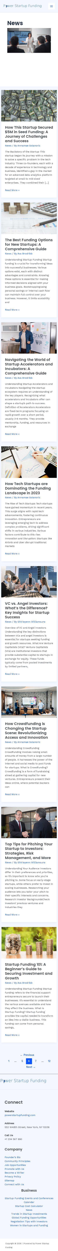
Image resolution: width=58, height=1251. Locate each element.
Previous (27, 1054)
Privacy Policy (13, 1176)
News (8, 145)
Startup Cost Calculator (29, 1206)
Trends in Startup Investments (29, 1213)
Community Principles (17, 1161)
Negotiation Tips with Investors (29, 1221)
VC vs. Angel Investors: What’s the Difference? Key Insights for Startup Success (27, 610)
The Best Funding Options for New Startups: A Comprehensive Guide (29, 244)
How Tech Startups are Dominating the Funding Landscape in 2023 (28, 488)
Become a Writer (14, 1172)
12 (49, 1061)
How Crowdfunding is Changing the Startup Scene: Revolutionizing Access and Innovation (26, 730)
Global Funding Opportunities (29, 1217)
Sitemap (9, 1180)
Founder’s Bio (12, 1157)
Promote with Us (14, 1169)
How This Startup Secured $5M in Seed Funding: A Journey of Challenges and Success (29, 134)
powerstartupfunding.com (20, 1115)
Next (31, 1066)
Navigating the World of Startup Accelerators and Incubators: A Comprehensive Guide (29, 366)
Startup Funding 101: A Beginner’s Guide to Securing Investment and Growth (28, 971)
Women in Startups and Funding (29, 1225)
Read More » (12, 190)
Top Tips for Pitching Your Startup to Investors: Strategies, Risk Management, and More (29, 850)
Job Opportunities (15, 1165)
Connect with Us (14, 1184)
